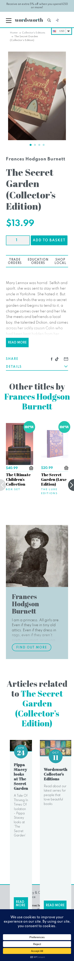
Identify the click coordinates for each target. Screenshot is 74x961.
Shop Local (60, 261)
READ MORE (17, 342)
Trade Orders (15, 261)
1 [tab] (31, 145)
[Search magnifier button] (49, 20)
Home (14, 32)
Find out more (31, 647)
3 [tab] (39, 145)
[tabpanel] (37, 96)
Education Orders (38, 261)
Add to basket (49, 240)
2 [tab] (35, 145)
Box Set (13, 489)
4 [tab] (44, 145)
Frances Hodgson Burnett (35, 159)
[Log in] (57, 21)
